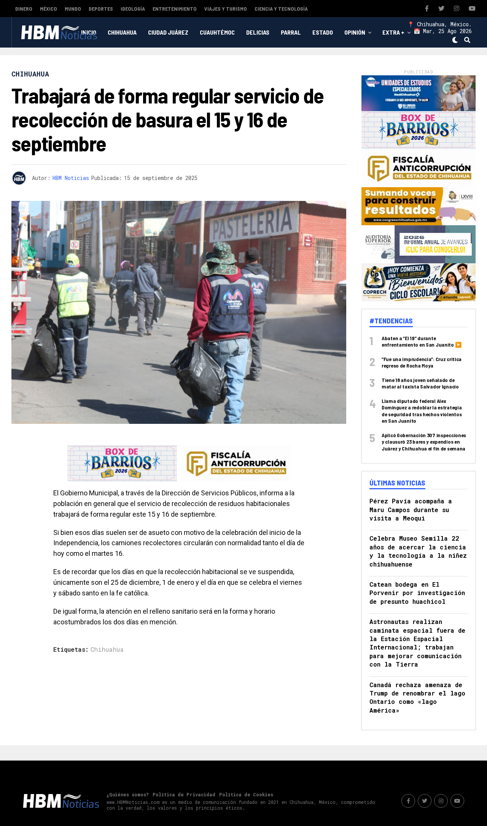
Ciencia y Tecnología (281, 8)
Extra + (393, 32)
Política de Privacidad (184, 794)
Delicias (257, 32)
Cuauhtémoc (217, 32)
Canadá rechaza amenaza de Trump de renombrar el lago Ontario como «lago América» (417, 697)
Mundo (73, 8)
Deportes (101, 8)
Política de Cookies (246, 794)
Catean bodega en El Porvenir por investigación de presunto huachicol (417, 592)
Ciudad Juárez (168, 32)
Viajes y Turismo (225, 8)
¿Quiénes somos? (128, 794)
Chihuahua (122, 32)
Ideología (133, 8)
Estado (322, 32)
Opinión (354, 32)
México (48, 8)
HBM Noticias (71, 177)
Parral (291, 32)
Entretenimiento (175, 8)
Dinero (23, 8)
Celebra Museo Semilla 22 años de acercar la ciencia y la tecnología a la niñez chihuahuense (418, 551)
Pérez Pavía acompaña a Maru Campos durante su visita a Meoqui (410, 509)
